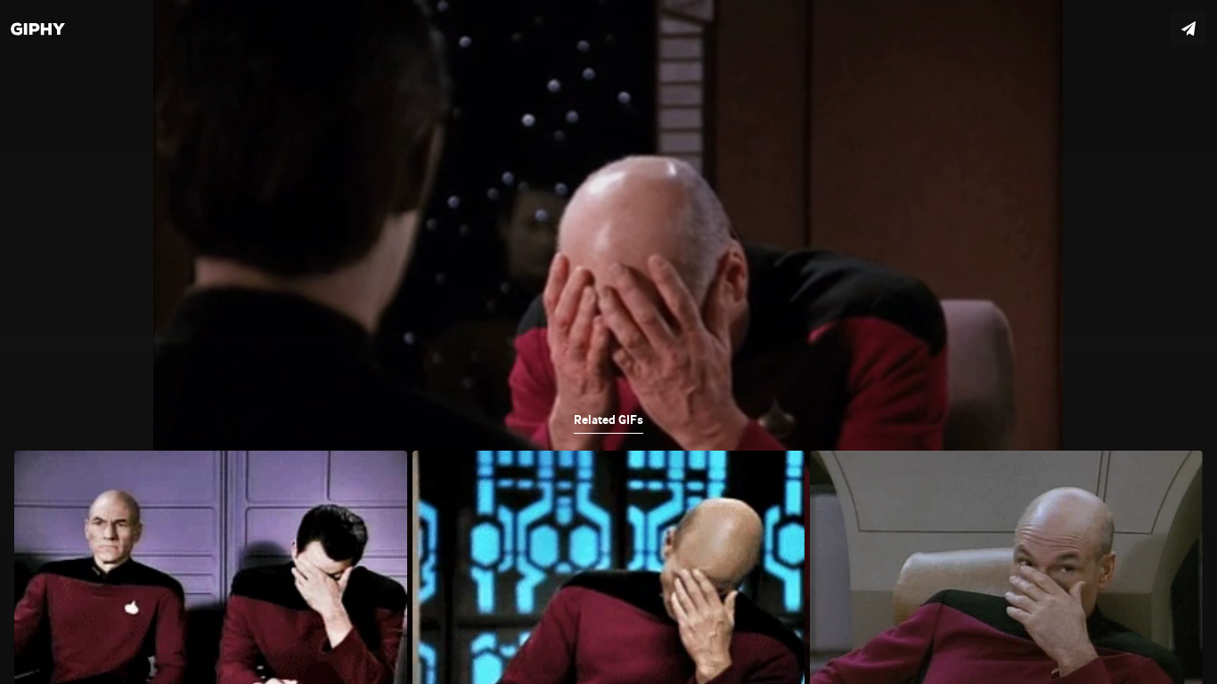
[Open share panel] (1188, 28)
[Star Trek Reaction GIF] (608, 342)
